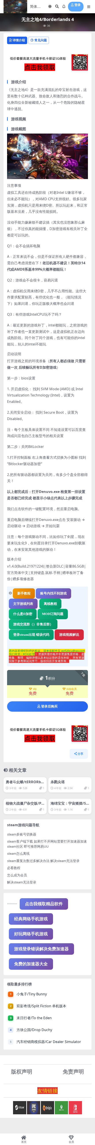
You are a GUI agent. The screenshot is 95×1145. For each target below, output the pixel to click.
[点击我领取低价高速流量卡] (47, 64)
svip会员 (71, 689)
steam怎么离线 (18, 853)
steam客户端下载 (20, 841)
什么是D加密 (22, 614)
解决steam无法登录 (21, 882)
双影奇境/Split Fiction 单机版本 (41, 1006)
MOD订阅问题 (52, 614)
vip (34, 689)
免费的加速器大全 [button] (31, 964)
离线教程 (50, 604)
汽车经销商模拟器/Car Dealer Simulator (49, 1041)
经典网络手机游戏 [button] (31, 919)
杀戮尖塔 (58, 781)
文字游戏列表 (23, 604)
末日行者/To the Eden (34, 1017)
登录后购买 (49, 706)
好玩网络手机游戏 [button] (31, 934)
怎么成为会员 (17, 875)
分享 (80, 753)
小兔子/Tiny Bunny (32, 994)
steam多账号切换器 (21, 834)
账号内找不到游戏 (53, 593)
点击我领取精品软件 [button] (44, 904)
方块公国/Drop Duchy (34, 1029)
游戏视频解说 (69, 634)
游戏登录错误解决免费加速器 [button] (41, 949)
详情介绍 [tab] (19, 40)
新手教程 (23, 593)
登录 (77, 5)
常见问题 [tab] (40, 40)
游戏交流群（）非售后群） (33, 624)
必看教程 (13, 868)
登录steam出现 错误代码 (31, 634)
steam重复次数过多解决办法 (28, 860)
